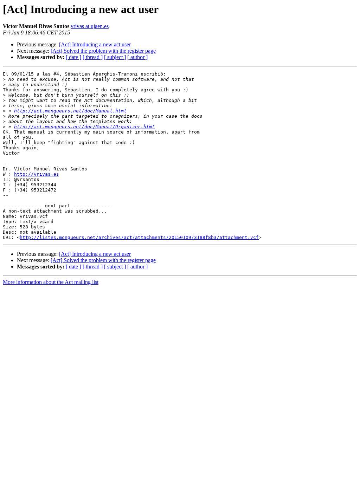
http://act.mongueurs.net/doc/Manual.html (70, 110)
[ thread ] (93, 57)
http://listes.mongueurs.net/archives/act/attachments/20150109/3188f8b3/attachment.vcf (139, 237)
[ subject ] (115, 57)
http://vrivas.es (36, 174)
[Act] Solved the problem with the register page (103, 51)
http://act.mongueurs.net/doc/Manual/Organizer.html (84, 126)
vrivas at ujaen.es (90, 26)
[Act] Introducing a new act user (95, 44)
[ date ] (73, 57)
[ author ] (137, 57)
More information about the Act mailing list (50, 282)
